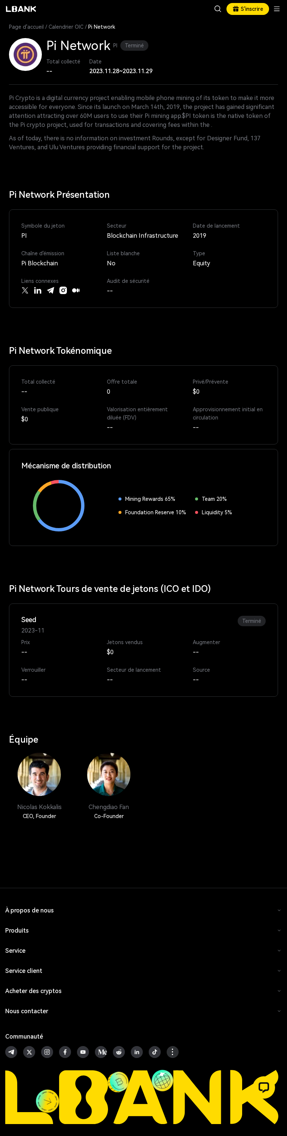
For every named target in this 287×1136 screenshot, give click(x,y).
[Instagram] (63, 290)
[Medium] (76, 290)
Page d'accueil (26, 27)
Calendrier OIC (66, 27)
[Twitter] (25, 290)
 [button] (218, 9)
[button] (264, 1087)
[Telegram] (50, 290)
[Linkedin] (37, 290)
